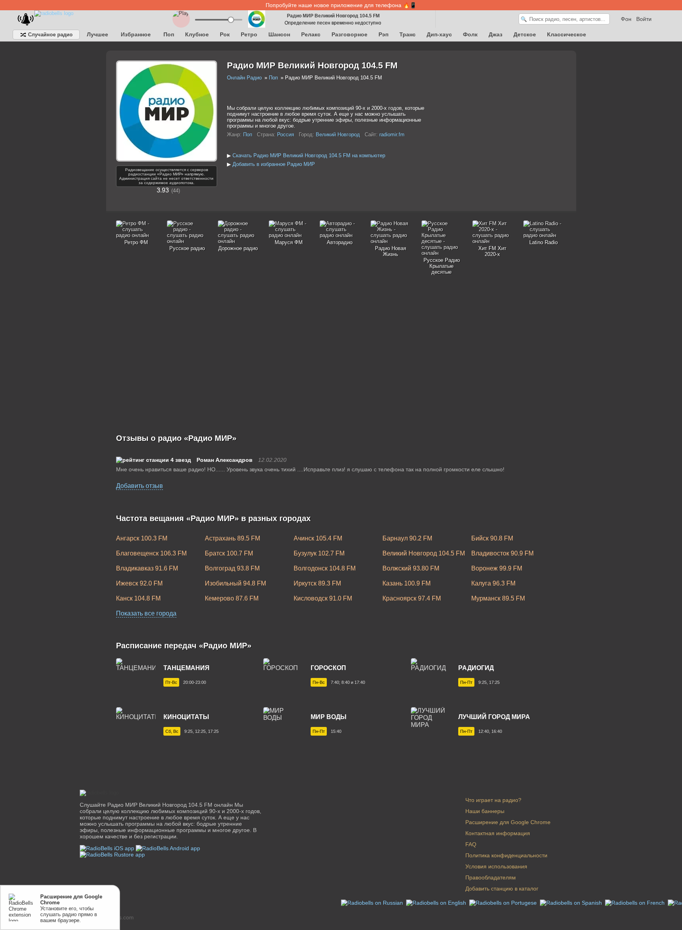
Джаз (495, 34)
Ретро (249, 34)
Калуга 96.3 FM (493, 583)
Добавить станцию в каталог (501, 888)
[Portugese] (503, 902)
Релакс (310, 34)
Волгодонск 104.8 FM (325, 568)
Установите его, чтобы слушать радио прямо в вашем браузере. (71, 908)
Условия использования (496, 866)
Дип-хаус (439, 34)
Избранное (136, 34)
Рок (225, 34)
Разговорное (349, 34)
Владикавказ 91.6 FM (147, 568)
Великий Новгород (338, 134)
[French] (635, 902)
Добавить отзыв (139, 485)
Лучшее (97, 34)
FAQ (470, 844)
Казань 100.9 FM (406, 583)
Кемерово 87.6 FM (232, 598)
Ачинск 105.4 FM (318, 538)
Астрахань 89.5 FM (232, 538)
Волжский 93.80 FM (410, 568)
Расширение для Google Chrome (508, 822)
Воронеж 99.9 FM (496, 568)
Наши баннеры (484, 811)
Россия (285, 134)
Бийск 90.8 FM (492, 538)
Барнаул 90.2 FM (407, 538)
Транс (407, 34)
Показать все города (146, 613)
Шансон (279, 34)
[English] (437, 902)
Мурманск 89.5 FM (498, 598)
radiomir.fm (392, 134)
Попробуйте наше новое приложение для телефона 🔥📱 (341, 5)
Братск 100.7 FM (229, 553)
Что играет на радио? (493, 800)
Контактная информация (497, 833)
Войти (644, 19)
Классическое (566, 34)
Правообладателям (490, 877)
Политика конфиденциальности (506, 855)
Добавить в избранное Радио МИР (273, 164)
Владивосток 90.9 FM (502, 553)
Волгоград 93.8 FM (232, 568)
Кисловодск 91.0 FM (323, 598)
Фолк (470, 34)
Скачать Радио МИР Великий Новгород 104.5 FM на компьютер (308, 155)
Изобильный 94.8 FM (235, 583)
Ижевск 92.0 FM (139, 583)
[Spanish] (571, 902)
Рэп (383, 34)
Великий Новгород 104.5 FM (423, 553)
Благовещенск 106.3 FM (151, 553)
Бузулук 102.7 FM (319, 553)
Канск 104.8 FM (138, 598)
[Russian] (373, 902)
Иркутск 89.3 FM (317, 583)
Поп (168, 34)
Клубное (197, 34)
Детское (524, 34)
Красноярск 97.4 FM (411, 598)
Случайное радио (49, 35)
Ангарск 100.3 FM (141, 538)
